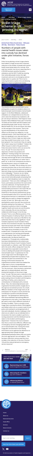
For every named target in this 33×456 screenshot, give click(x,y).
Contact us (6, 431)
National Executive (8, 418)
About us (5, 415)
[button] (30, 9)
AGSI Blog (12, 17)
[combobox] (13, 438)
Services (5, 425)
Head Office (6, 421)
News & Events (7, 428)
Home (3, 17)
